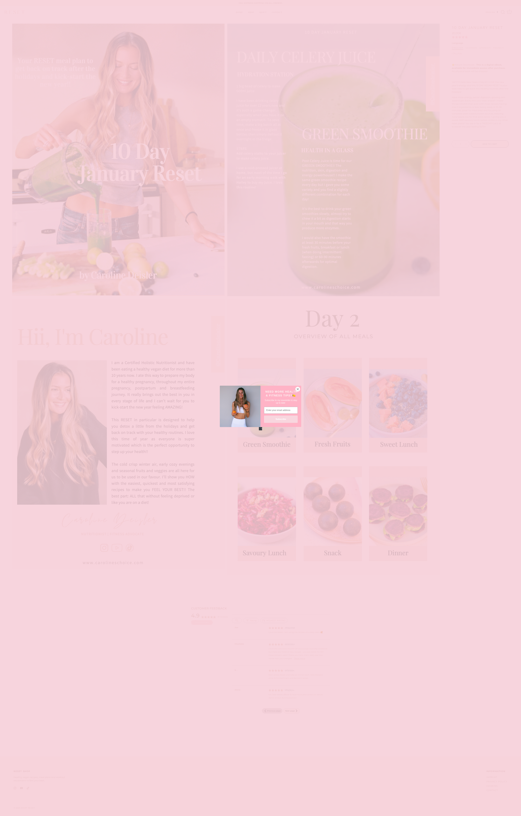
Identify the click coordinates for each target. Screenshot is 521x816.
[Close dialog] (297, 389)
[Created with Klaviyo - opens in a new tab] (260, 428)
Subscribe (281, 419)
